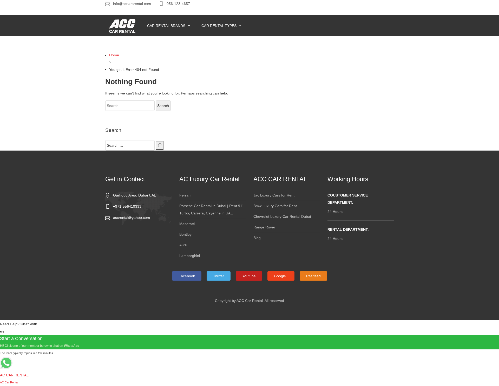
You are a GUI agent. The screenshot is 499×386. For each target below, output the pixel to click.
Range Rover (264, 227)
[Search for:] (130, 105)
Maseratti (187, 224)
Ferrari (185, 195)
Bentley (185, 234)
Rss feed (313, 276)
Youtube (249, 276)
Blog (257, 238)
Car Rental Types (219, 26)
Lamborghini (189, 256)
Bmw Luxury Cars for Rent (275, 206)
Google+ (281, 276)
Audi (183, 245)
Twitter (218, 276)
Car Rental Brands (166, 26)
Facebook (187, 276)
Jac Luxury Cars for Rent (273, 195)
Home (114, 55)
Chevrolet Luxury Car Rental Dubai (282, 216)
